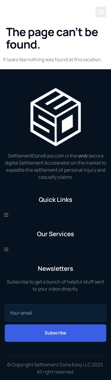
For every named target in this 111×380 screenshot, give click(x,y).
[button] (101, 12)
